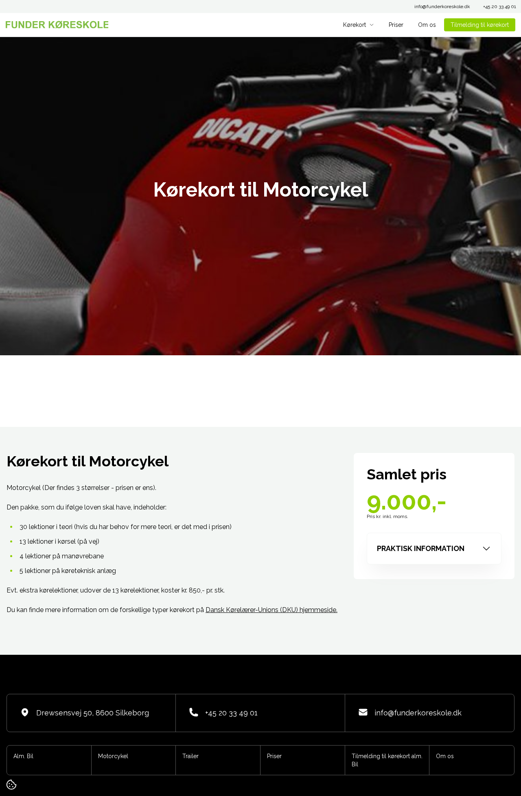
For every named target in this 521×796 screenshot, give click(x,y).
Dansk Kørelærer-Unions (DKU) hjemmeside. (271, 610)
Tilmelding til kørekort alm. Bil (387, 760)
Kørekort (354, 25)
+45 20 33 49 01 (499, 6)
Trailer (190, 756)
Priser (396, 25)
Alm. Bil (23, 756)
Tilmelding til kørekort (480, 25)
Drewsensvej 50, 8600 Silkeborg (92, 713)
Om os (427, 25)
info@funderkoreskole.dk (442, 6)
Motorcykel (113, 756)
